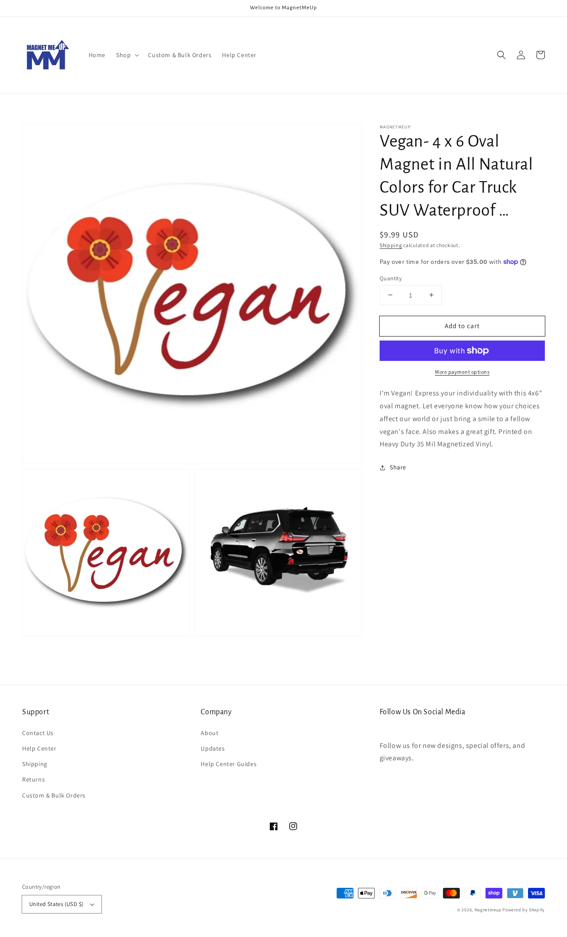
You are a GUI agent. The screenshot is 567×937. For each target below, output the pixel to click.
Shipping (391, 245)
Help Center (39, 748)
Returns (33, 779)
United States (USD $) (56, 904)
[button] (127, 55)
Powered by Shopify (523, 910)
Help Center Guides (228, 764)
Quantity (391, 278)
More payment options (462, 371)
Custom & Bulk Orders (53, 795)
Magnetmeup (487, 910)
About (209, 733)
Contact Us (38, 733)
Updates (213, 748)
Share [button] (398, 467)
